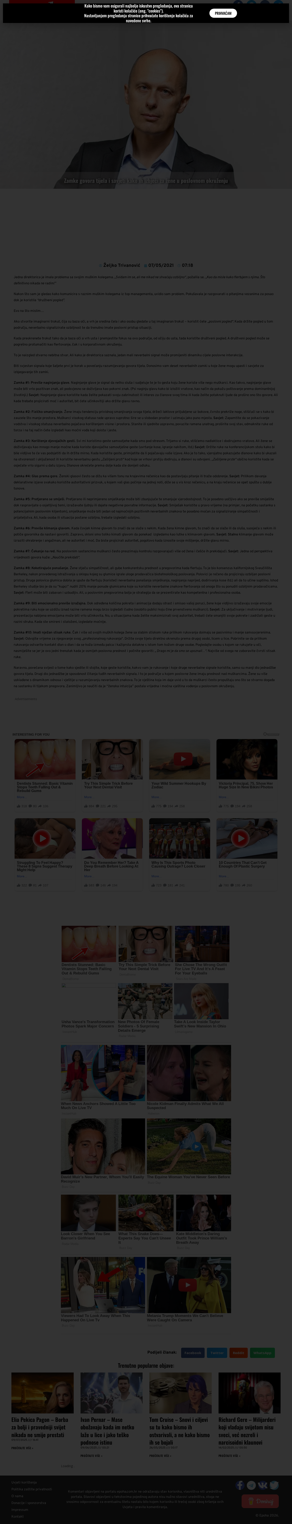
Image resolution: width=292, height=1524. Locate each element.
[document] (146, 762)
